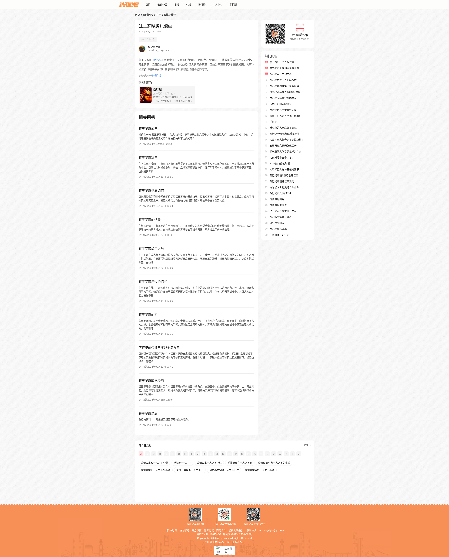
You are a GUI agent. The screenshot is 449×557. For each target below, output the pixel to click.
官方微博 (197, 530)
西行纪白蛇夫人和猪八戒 (283, 80)
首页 (148, 4)
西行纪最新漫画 (278, 229)
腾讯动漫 (129, 4)
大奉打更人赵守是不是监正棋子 (287, 139)
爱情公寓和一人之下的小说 (155, 470)
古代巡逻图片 (277, 199)
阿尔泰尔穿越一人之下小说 (224, 470)
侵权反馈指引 (236, 530)
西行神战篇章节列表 (281, 217)
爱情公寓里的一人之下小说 (259, 470)
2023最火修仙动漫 (280, 163)
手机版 (233, 4)
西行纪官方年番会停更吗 (283, 109)
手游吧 (273, 121)
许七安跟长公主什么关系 (283, 211)
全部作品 (162, 4)
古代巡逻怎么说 (278, 205)
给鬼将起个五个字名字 (282, 157)
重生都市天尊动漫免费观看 (284, 68)
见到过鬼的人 (277, 223)
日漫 (176, 4)
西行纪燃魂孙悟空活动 (282, 181)
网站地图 (172, 530)
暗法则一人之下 (182, 462)
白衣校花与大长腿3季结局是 (285, 92)
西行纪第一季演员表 (281, 74)
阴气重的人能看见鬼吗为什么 (285, 151)
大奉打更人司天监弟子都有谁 (285, 115)
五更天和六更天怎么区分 (283, 145)
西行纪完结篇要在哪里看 (283, 98)
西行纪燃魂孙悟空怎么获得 (284, 86)
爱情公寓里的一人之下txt (189, 470)
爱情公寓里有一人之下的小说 (274, 462)
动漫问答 (148, 14)
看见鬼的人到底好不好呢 (283, 127)
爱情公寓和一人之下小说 (154, 462)
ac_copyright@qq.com (271, 530)
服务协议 (209, 530)
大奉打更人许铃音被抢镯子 (284, 169)
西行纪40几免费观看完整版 (284, 133)
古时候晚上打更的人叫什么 (284, 187)
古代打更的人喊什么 (281, 103)
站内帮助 (184, 530)
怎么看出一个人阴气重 (282, 62)
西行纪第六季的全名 (281, 193)
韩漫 (188, 4)
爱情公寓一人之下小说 (209, 462)
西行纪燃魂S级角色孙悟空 (284, 175)
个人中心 (217, 4)
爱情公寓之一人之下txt (239, 462)
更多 (306, 445)
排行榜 (202, 4)
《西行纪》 (158, 60)
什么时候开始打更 (279, 235)
